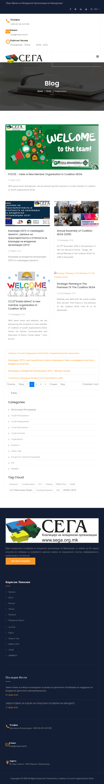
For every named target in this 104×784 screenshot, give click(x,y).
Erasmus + (15, 445)
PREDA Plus (61, 484)
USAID (72, 484)
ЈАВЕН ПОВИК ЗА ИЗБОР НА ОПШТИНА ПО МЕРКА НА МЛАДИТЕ (40, 706)
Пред (21, 384)
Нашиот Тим (14, 638)
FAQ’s (11, 632)
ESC (13, 463)
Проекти (12, 592)
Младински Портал (16, 620)
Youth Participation (20, 415)
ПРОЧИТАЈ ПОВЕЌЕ (20, 561)
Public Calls (16, 451)
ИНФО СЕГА (69, 490)
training (49, 484)
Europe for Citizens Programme (25, 457)
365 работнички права (21, 490)
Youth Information (19, 427)
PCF (40, 484)
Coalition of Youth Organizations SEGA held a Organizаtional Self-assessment (43, 353)
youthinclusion (28, 484)
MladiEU (15, 469)
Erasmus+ (14, 484)
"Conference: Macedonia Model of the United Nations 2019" (35, 378)
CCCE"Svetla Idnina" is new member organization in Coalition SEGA (24, 305)
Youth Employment (20, 421)
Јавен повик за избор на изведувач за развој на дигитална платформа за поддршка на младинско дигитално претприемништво (49, 691)
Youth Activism (18, 433)
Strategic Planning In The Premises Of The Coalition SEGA (76, 285)
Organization (17, 439)
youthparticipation (44, 490)
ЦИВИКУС (13, 655)
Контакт (12, 603)
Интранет (12, 614)
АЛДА (11, 649)
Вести (11, 597)
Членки (12, 609)
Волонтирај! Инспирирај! (23, 410)
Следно (53, 384)
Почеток (11, 384)
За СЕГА (12, 627)
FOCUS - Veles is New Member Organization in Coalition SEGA (45, 174)
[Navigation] (97, 57)
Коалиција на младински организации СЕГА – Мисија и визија (39, 371)
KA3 (58, 490)
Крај (63, 384)
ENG (96, 9)
